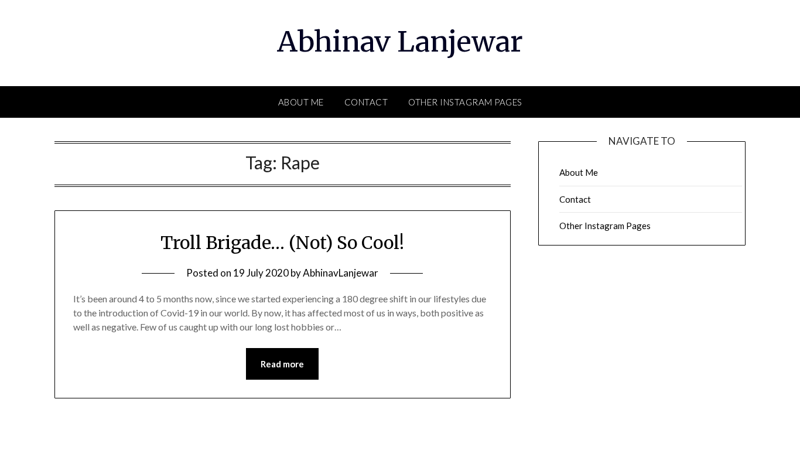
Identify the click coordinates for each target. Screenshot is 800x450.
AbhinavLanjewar (340, 273)
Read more (282, 364)
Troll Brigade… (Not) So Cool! (282, 242)
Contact (366, 102)
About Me (301, 102)
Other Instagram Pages (465, 102)
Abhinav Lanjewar (400, 41)
